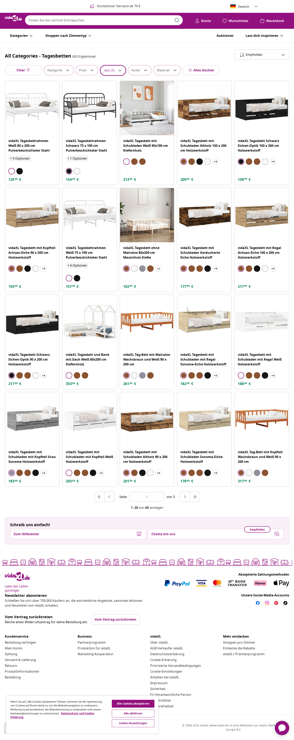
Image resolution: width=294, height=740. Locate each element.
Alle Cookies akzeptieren (133, 703)
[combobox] (104, 20)
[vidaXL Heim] (13, 18)
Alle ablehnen (133, 713)
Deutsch (243, 6)
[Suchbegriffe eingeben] (177, 20)
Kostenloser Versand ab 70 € (118, 6)
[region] (82, 715)
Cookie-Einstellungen (166, 671)
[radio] (11, 171)
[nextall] (195, 497)
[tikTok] (285, 603)
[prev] (109, 497)
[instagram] (267, 603)
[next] (185, 497)
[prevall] (100, 497)
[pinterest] (276, 603)
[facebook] (258, 603)
